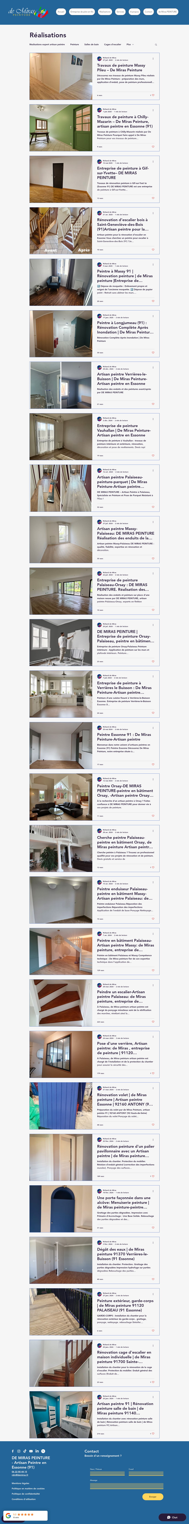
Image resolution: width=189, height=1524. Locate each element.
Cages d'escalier (112, 44)
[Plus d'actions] (154, 58)
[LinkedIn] (37, 1451)
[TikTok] (25, 1451)
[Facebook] (13, 1451)
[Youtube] (31, 1451)
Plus (129, 44)
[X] (43, 1451)
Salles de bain (91, 44)
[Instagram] (19, 1451)
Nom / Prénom (96, 1469)
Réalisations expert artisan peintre (47, 44)
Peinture (74, 44)
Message (93, 1480)
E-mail (131, 1469)
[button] (156, 44)
